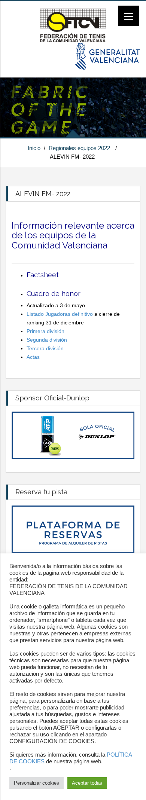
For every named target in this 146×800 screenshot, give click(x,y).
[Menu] (128, 16)
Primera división (45, 331)
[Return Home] (73, 25)
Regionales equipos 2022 (79, 148)
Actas (33, 357)
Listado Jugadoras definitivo (60, 314)
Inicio (34, 148)
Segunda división (47, 340)
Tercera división (45, 348)
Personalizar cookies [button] (36, 783)
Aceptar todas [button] (87, 783)
